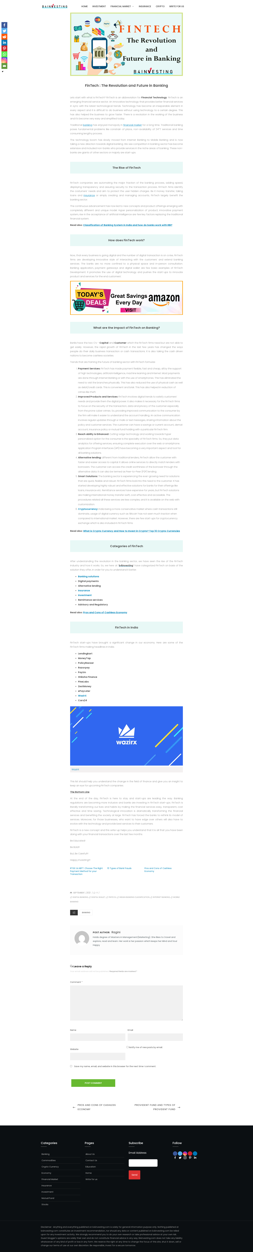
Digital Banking (80, 897)
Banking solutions (88, 576)
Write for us (176, 6)
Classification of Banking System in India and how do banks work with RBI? (127, 225)
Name (73, 1030)
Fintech (112, 897)
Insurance (145, 6)
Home (84, 6)
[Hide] (2, 71)
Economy (46, 1173)
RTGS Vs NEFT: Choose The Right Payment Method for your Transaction (86, 871)
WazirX (82, 695)
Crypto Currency (50, 1166)
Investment (99, 6)
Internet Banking (161, 897)
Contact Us (91, 1160)
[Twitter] (4, 31)
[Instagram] (185, 1157)
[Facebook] (4, 25)
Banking (86, 912)
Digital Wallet (98, 897)
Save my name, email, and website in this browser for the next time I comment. (115, 1066)
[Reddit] (4, 37)
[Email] (4, 66)
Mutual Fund (48, 1198)
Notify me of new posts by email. (146, 1047)
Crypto (160, 6)
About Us (90, 1154)
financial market (132, 125)
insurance (89, 195)
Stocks (45, 1204)
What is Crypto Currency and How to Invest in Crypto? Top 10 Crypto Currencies (131, 531)
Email (130, 1030)
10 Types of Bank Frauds (119, 868)
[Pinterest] (4, 48)
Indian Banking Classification (134, 897)
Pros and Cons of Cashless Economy (105, 612)
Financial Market (121, 6)
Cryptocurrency (88, 509)
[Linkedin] (4, 42)
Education (91, 1166)
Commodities (49, 1160)
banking (87, 125)
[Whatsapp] (4, 54)
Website (74, 1049)
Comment (76, 982)
